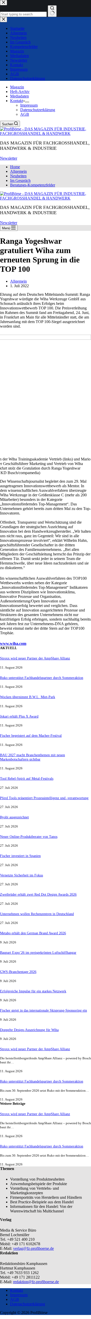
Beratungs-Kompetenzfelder (32, 185)
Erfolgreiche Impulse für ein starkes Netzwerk (33, 991)
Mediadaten (19, 96)
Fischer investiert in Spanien (20, 856)
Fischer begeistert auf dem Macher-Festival (31, 736)
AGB (24, 114)
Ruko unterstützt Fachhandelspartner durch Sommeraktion (41, 678)
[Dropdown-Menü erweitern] (27, 102)
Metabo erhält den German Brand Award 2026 (33, 933)
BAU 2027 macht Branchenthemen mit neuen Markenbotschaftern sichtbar (32, 757)
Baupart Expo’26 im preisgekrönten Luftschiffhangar (38, 952)
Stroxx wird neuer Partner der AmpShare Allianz (35, 658)
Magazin (17, 87)
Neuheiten (18, 176)
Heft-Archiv (20, 91)
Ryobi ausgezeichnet (14, 817)
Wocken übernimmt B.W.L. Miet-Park (27, 697)
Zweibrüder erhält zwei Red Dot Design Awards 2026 (38, 894)
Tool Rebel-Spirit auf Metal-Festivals (26, 778)
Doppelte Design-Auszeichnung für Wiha (29, 1030)
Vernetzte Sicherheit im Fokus (21, 875)
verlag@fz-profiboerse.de (33, 1248)
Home (15, 167)
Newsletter (8, 158)
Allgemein (18, 171)
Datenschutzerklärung (37, 110)
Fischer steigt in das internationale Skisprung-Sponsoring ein (43, 1010)
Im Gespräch (20, 180)
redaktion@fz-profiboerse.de (36, 1282)
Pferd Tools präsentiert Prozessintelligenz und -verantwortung (44, 798)
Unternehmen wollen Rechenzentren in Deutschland (37, 914)
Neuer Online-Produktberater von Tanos (28, 837)
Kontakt (16, 101)
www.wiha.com (13, 643)
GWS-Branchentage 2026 (18, 972)
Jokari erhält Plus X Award (19, 716)
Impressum (29, 105)
